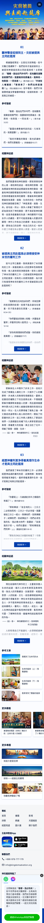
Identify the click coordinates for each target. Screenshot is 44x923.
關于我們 (33, 825)
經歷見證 (6, 825)
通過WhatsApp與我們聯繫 (22, 917)
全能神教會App (9, 833)
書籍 (17, 816)
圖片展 (18, 825)
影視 (31, 816)
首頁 (4, 816)
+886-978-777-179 (14, 859)
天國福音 (33, 820)
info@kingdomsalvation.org (18, 865)
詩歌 (4, 820)
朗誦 (17, 820)
